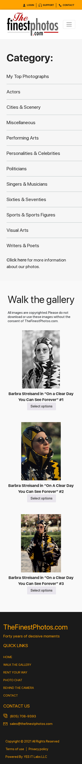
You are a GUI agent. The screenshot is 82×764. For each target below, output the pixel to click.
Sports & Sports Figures (31, 215)
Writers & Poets (23, 245)
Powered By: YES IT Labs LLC (26, 757)
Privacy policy (38, 749)
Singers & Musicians (27, 184)
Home (7, 657)
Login (30, 5)
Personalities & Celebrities (33, 153)
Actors (13, 91)
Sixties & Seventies (26, 199)
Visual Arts (17, 230)
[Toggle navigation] (69, 24)
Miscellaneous (21, 122)
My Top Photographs (28, 76)
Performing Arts (23, 138)
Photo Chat (12, 680)
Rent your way (15, 672)
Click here (17, 260)
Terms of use (14, 749)
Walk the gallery (17, 664)
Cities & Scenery (24, 107)
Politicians (17, 168)
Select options (41, 406)
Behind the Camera (18, 688)
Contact (68, 5)
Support (48, 5)
